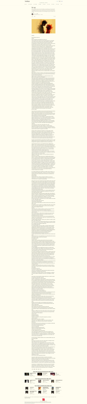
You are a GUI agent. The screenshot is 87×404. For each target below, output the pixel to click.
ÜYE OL (59, 1)
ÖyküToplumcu (44, 381)
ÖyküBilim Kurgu (57, 381)
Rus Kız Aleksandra (45, 373)
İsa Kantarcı (31, 388)
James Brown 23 (58, 391)
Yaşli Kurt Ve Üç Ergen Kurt (46, 380)
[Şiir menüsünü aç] (41, 4)
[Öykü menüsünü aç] (45, 4)
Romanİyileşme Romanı (57, 389)
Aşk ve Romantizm (35, 14)
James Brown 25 (32, 387)
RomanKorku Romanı (31, 388)
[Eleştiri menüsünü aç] (54, 4)
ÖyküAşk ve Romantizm (31, 375)
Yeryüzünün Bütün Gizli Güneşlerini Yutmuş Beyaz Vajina (46, 388)
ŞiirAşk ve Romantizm (44, 389)
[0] (32, 16)
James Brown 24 (45, 391)
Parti (56, 373)
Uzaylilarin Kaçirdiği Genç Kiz (59, 380)
